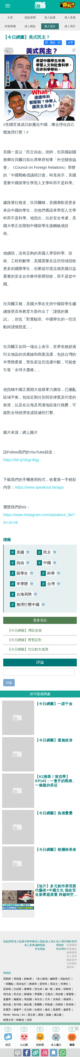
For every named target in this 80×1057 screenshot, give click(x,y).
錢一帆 (49, 989)
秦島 (58, 989)
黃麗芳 (7, 1009)
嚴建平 (17, 1009)
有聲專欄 (10, 26)
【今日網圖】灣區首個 (24, 630)
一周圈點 (8, 983)
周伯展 (59, 994)
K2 (23, 1014)
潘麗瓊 (70, 994)
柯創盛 (49, 1004)
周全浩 (38, 999)
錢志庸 (28, 1004)
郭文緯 (38, 989)
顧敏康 (28, 978)
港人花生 (49, 26)
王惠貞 (49, 994)
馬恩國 (28, 999)
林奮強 (20, 1019)
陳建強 (17, 999)
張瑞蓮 (17, 978)
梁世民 (43, 983)
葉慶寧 (7, 999)
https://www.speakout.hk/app (39, 487)
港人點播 (49, 17)
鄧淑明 (67, 999)
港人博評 (70, 26)
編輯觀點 (40, 945)
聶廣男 (57, 1009)
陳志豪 (58, 1014)
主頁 (10, 17)
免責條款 (72, 948)
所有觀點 (40, 948)
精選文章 (8, 1019)
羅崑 (40, 1014)
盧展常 (67, 1009)
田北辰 (17, 994)
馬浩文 (54, 983)
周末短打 (21, 983)
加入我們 (72, 956)
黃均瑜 (17, 1004)
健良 (47, 1009)
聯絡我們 (72, 959)
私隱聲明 (72, 945)
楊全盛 (7, 1004)
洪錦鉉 (59, 1004)
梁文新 (31, 1014)
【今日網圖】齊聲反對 (24, 640)
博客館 (60, 945)
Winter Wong (11, 1014)
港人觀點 (30, 26)
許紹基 (17, 989)
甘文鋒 (28, 1009)
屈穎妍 (7, 978)
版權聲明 (72, 952)
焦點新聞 (30, 17)
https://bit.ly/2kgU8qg (21, 460)
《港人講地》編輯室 (46, 978)
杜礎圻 (38, 1009)
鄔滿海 (28, 994)
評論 (9, 682)
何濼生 (64, 983)
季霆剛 (38, 994)
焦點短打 (65, 978)
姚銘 (48, 1014)
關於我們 (72, 941)
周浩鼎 (7, 994)
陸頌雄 (70, 1004)
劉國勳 (38, 1004)
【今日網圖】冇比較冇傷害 (27, 649)
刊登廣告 (72, 963)
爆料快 (70, 967)
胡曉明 (67, 989)
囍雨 (29, 1019)
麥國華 (28, 989)
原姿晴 (7, 989)
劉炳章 (33, 983)
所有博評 (61, 948)
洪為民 (57, 999)
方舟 (47, 999)
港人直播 (70, 17)
